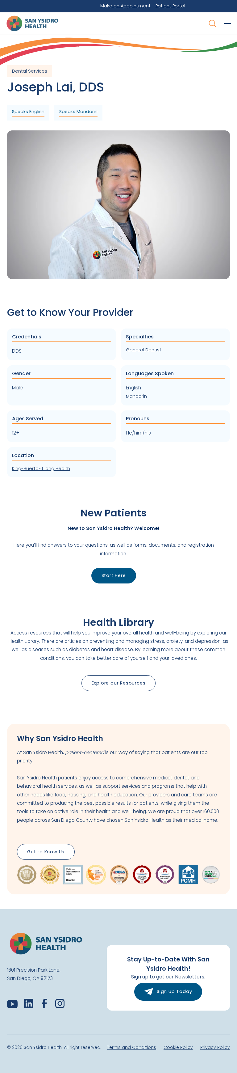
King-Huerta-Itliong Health (41, 468)
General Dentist (143, 350)
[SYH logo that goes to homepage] (35, 23)
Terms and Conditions (131, 1047)
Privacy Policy (215, 1047)
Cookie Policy (178, 1047)
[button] (226, 23)
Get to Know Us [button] (45, 852)
